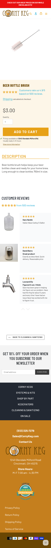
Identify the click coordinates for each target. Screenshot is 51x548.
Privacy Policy (12, 507)
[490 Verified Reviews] (25, 500)
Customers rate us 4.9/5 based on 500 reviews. (32, 92)
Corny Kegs (25, 386)
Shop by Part (25, 398)
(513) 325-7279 (25, 430)
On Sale (25, 415)
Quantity (6, 117)
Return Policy (12, 514)
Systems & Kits (25, 392)
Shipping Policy (13, 521)
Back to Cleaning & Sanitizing (27, 337)
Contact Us (25, 441)
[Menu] (46, 13)
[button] (23, 309)
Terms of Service (14, 528)
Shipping (7, 98)
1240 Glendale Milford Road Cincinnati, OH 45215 (25, 461)
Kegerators (25, 404)
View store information (11, 144)
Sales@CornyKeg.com (25, 436)
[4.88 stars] (9, 205)
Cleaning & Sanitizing (25, 410)
